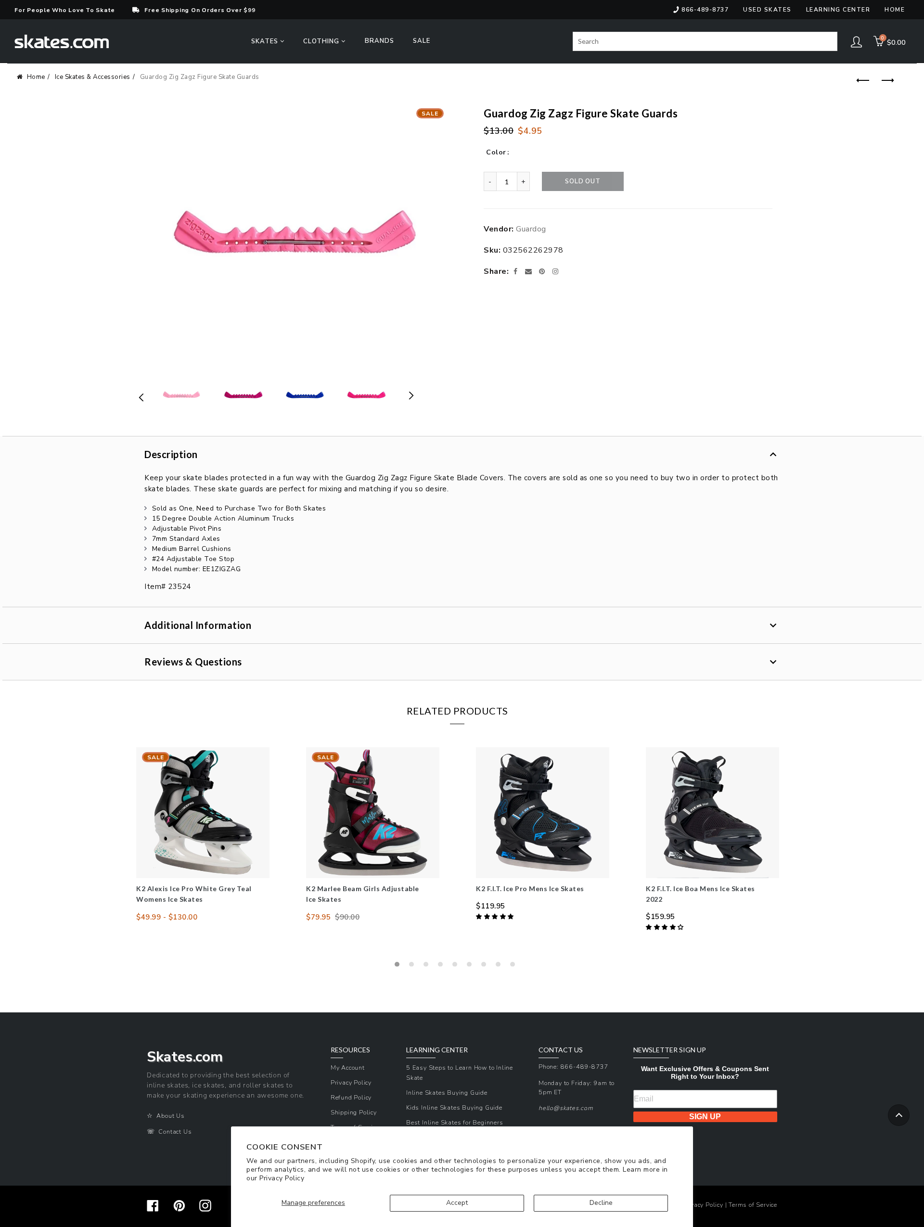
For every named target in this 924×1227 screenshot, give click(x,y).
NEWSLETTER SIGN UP (669, 1050)
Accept (457, 1202)
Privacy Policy (281, 1178)
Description (171, 454)
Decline (601, 1202)
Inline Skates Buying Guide (447, 1092)
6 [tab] (471, 966)
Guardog (531, 229)
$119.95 (490, 906)
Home (895, 9)
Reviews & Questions (193, 661)
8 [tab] (500, 966)
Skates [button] (265, 41)
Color (496, 152)
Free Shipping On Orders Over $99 (199, 10)
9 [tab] (515, 966)
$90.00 (347, 917)
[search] (705, 41)
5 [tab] (457, 966)
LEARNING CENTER (437, 1050)
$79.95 (318, 917)
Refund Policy (351, 1097)
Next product (885, 80)
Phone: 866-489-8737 (573, 1066)
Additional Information (197, 625)
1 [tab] (399, 966)
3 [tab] (428, 966)
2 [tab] (414, 966)
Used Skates (767, 9)
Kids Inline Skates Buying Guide (454, 1107)
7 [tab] (486, 966)
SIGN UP (705, 1116)
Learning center (838, 9)
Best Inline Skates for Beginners (454, 1122)
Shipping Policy (354, 1112)
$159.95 (660, 916)
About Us (170, 1116)
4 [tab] (443, 966)
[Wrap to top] (899, 1115)
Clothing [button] (322, 41)
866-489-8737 (705, 9)
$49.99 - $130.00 (166, 917)
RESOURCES (350, 1050)
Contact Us (175, 1131)
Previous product (861, 80)
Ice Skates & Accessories (92, 77)
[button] (495, 916)
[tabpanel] (203, 835)
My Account (348, 1067)
